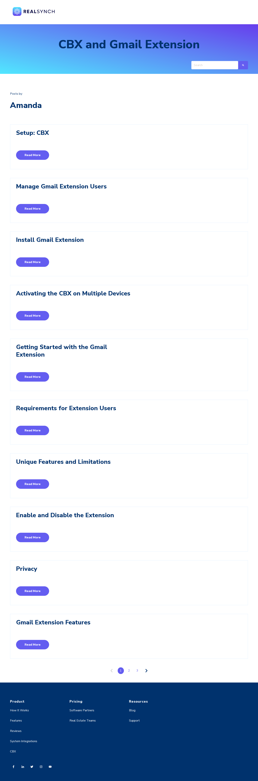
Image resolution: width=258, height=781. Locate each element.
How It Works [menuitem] (19, 710)
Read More (33, 155)
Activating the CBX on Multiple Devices (73, 293)
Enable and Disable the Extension (65, 515)
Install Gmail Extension (50, 240)
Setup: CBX (32, 133)
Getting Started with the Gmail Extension (61, 351)
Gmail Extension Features (53, 622)
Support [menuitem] (134, 721)
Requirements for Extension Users (66, 408)
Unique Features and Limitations (63, 462)
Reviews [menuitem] (16, 731)
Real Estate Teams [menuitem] (83, 721)
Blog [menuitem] (132, 710)
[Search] (243, 65)
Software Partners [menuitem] (82, 710)
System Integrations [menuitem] (23, 741)
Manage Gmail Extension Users (61, 186)
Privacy (26, 569)
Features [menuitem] (16, 721)
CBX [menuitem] (13, 751)
